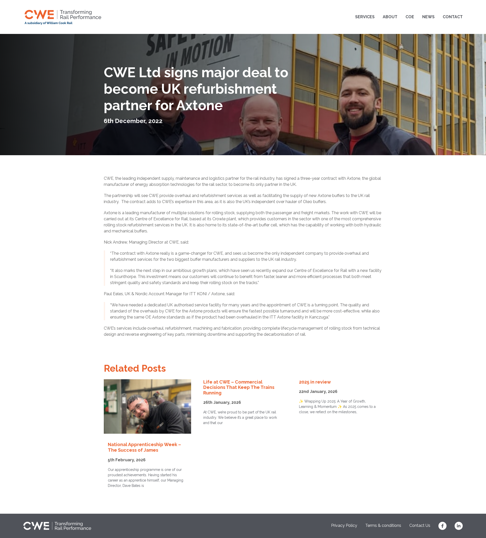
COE (410, 16)
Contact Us (419, 525)
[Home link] (63, 17)
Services (365, 16)
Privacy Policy (344, 525)
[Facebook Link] (442, 526)
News (428, 16)
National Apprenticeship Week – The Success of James (144, 447)
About (390, 16)
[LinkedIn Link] (459, 526)
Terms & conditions (383, 525)
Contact (453, 16)
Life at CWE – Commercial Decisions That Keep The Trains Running (238, 387)
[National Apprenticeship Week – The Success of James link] (147, 406)
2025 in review (315, 382)
